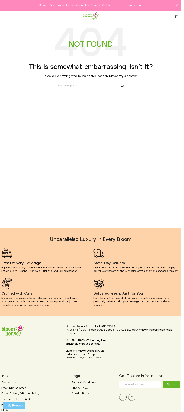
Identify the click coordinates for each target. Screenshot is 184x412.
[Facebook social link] (122, 397)
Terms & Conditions (84, 382)
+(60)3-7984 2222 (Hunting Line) (86, 340)
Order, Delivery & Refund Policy (20, 393)
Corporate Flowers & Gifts (17, 399)
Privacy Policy (80, 388)
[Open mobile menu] (4, 16)
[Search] (122, 86)
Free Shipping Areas (13, 388)
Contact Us (8, 382)
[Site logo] (91, 16)
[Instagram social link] (131, 397)
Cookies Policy (80, 393)
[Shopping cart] (176, 16)
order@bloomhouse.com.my (83, 343)
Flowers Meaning (11, 404)
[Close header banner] (176, 5)
